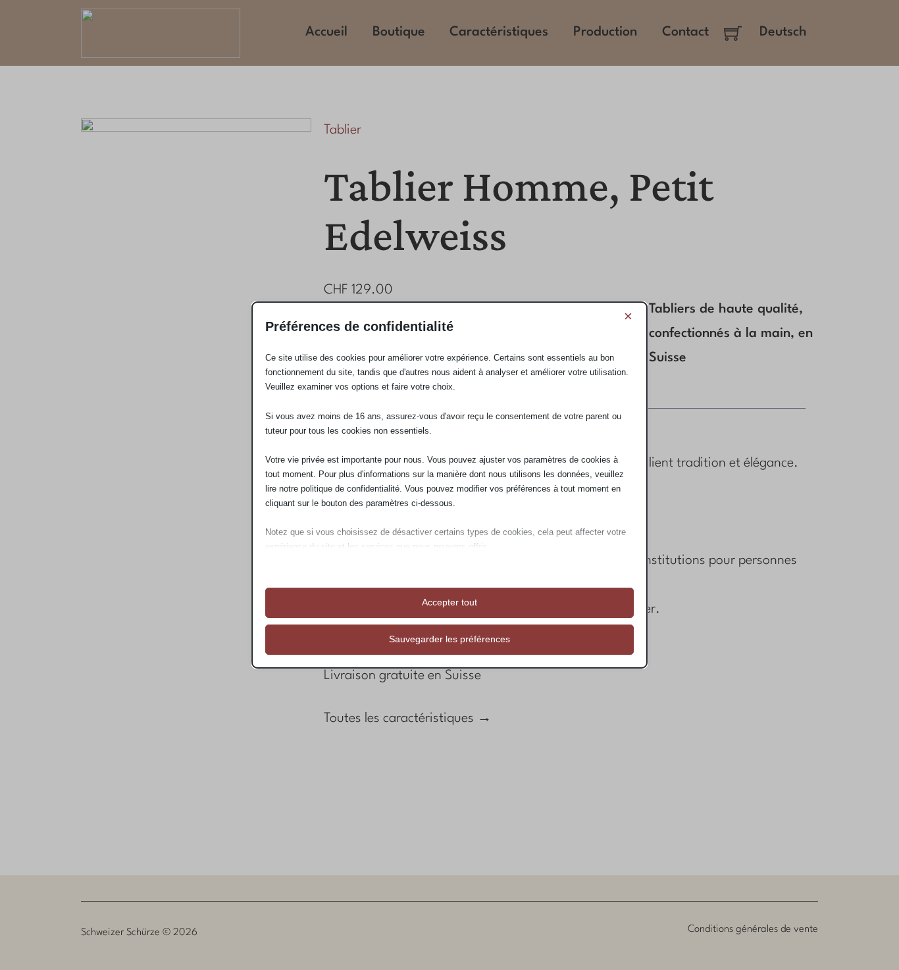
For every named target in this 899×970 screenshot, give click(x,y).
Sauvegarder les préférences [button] (449, 639)
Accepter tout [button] (449, 602)
